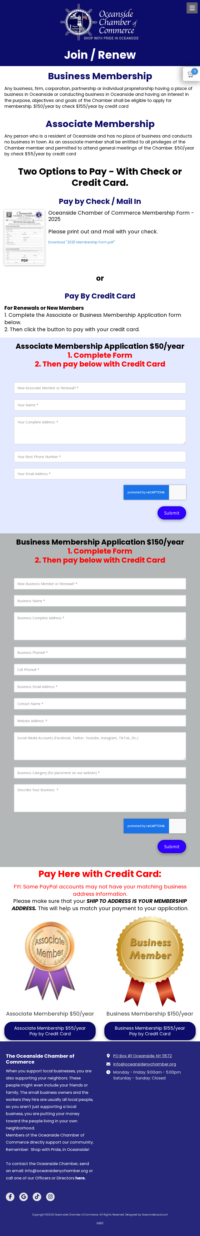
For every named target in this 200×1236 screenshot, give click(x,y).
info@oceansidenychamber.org (144, 1064)
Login (100, 1223)
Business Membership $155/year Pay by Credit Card (150, 1031)
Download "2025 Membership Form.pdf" (81, 242)
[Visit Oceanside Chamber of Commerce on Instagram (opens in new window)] (50, 1197)
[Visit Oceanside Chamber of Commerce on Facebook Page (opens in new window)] (10, 1197)
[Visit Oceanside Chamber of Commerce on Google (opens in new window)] (23, 1197)
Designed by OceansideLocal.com (146, 1214)
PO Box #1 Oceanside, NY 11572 (142, 1056)
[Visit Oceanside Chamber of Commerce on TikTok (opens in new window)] (37, 1197)
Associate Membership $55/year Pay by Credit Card (50, 1031)
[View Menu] (192, 7)
